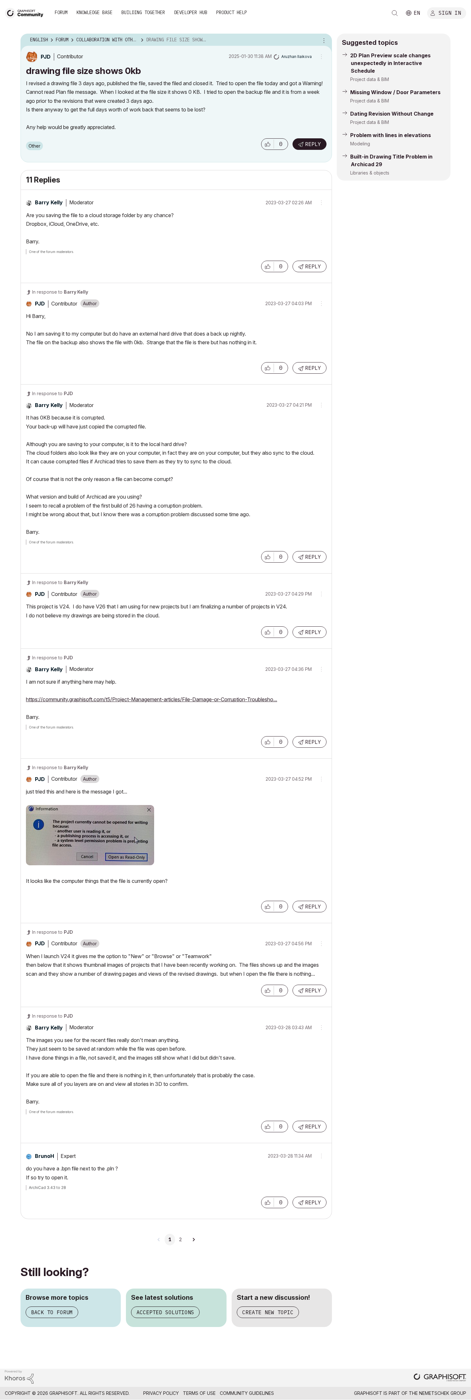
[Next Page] (193, 1239)
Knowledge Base (94, 12)
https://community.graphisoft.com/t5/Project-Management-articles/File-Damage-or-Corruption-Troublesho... (151, 699)
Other (34, 146)
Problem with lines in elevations (390, 135)
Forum (61, 12)
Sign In (450, 12)
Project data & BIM (369, 79)
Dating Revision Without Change (392, 113)
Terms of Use (199, 1393)
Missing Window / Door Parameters (395, 92)
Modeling (360, 143)
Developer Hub (190, 12)
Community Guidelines (247, 1393)
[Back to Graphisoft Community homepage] (26, 12)
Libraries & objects (369, 172)
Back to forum (52, 1312)
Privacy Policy (161, 1393)
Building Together (143, 12)
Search (395, 13)
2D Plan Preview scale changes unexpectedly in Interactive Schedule (390, 63)
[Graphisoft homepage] (440, 1378)
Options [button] (323, 40)
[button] (267, 144)
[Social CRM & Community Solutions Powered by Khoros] (19, 1376)
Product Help (231, 12)
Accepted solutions (165, 1312)
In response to (60, 292)
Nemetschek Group (442, 1393)
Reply (313, 144)
